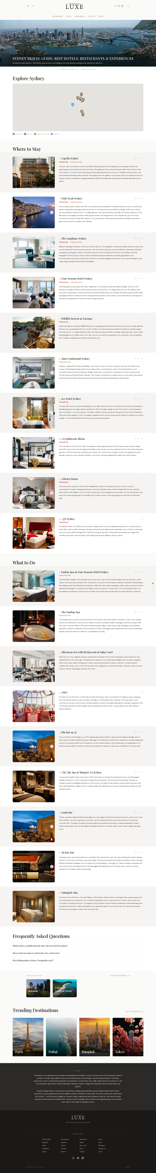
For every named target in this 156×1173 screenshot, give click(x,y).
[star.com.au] (141, 612)
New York (83, 1145)
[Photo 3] (34, 186)
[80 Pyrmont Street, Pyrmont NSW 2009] (135, 612)
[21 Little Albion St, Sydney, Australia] (135, 438)
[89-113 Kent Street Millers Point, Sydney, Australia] (135, 238)
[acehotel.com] (141, 398)
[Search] (128, 5)
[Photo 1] (32, 680)
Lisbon (63, 1145)
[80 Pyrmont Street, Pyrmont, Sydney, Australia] (135, 852)
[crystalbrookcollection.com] (141, 438)
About (101, 16)
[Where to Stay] (153, 586)
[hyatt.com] (141, 198)
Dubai (44, 1152)
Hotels (69, 16)
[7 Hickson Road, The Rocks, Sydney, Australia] (135, 198)
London (63, 1148)
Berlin (44, 1145)
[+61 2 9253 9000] (138, 358)
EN (28, 6)
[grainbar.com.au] (141, 812)
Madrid (63, 1152)
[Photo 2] (34, 600)
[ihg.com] (141, 358)
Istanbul (64, 1142)
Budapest (45, 1148)
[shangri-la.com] (141, 732)
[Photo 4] (35, 186)
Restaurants (80, 16)
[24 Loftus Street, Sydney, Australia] (135, 158)
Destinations (57, 16)
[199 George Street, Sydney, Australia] (135, 278)
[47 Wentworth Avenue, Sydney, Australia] (135, 398)
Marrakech (83, 1139)
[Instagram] (115, 6)
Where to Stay (69, 69)
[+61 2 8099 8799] (138, 398)
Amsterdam (46, 1139)
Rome (100, 1139)
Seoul (100, 1142)
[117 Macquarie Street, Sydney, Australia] (135, 358)
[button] (81, 94)
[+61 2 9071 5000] (138, 158)
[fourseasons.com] (141, 278)
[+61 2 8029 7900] (138, 438)
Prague (82, 1152)
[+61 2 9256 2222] (138, 238)
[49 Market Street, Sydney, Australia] (141, 518)
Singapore (102, 1148)
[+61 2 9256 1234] (138, 198)
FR (32, 6)
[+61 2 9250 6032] (138, 772)
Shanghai (101, 1145)
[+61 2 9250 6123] (138, 732)
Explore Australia (119, 975)
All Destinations (133, 1012)
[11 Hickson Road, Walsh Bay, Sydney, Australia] (141, 692)
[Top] (153, 583)
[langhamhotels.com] (141, 238)
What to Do (88, 69)
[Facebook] (119, 6)
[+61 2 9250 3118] (138, 812)
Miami (82, 1142)
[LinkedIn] (122, 6)
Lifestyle (91, 16)
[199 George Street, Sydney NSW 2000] (135, 571)
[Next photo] (51, 172)
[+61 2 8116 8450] (138, 571)
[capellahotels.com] (141, 158)
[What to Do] (153, 589)
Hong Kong (65, 1139)
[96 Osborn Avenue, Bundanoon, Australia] (141, 478)
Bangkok (45, 1142)
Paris (81, 1148)
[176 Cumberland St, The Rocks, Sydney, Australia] (135, 772)
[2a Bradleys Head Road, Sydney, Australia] (141, 318)
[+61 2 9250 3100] (138, 278)
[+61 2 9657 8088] (138, 612)
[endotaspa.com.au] (141, 571)
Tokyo (100, 1152)
